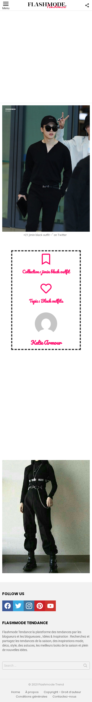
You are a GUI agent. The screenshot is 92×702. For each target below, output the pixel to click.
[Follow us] (87, 5)
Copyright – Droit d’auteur (62, 692)
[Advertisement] (46, 57)
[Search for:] (46, 666)
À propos (32, 692)
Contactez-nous (64, 696)
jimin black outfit (55, 271)
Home (15, 692)
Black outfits (52, 301)
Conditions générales (31, 696)
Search (85, 666)
